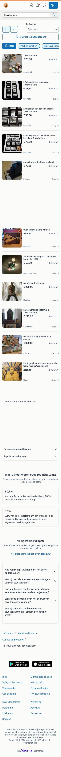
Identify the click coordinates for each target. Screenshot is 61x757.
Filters (11, 45)
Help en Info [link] (36, 682)
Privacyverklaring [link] (39, 688)
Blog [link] (4, 676)
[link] (6, 5)
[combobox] (26, 15)
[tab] (6, 29)
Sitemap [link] (6, 719)
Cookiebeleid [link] (9, 693)
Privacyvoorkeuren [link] (40, 693)
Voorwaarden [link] (9, 688)
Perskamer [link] (7, 707)
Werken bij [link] (35, 702)
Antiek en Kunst (27, 46)
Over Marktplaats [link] (11, 702)
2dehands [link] (7, 713)
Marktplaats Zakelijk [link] (41, 676)
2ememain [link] (36, 713)
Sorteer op (31, 24)
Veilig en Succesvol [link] (12, 682)
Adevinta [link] (35, 707)
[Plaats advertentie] (53, 5)
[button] (38, 5)
